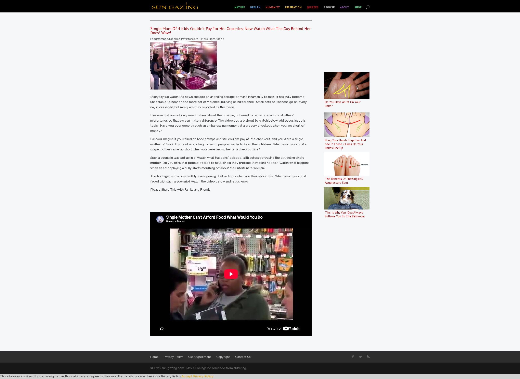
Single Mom (207, 38)
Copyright (223, 356)
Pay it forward (189, 38)
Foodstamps (158, 38)
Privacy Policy (173, 356)
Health (255, 7)
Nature (239, 7)
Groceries (173, 38)
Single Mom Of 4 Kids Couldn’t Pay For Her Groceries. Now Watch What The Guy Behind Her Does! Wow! (230, 30)
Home (154, 356)
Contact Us (243, 356)
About (344, 7)
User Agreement (199, 356)
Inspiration (293, 7)
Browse (329, 7)
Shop (358, 7)
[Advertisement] (224, 201)
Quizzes (312, 7)
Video (220, 38)
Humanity (273, 7)
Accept (187, 376)
